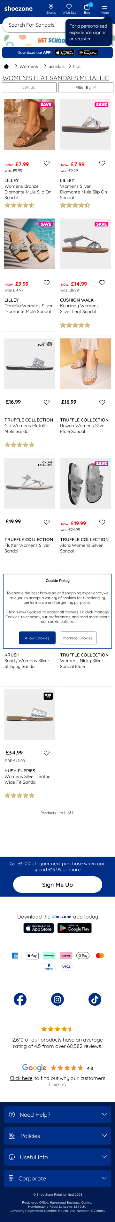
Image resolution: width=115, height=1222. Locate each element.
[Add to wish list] (45, 163)
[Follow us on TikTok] (94, 999)
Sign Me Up (57, 884)
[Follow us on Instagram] (57, 999)
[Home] (6, 66)
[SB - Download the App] (57, 52)
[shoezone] (18, 9)
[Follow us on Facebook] (20, 999)
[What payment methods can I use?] (57, 961)
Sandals (57, 66)
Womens (28, 66)
